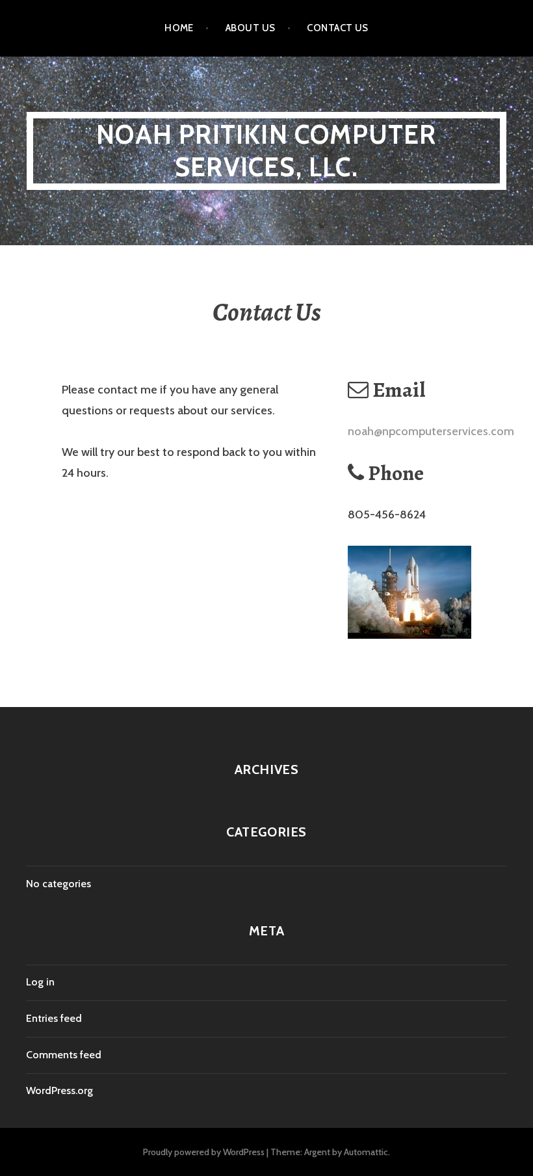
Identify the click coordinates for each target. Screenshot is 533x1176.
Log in (40, 982)
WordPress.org (59, 1090)
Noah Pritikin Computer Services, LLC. (266, 150)
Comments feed (63, 1055)
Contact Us (338, 28)
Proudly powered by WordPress (204, 1152)
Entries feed (54, 1018)
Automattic (366, 1152)
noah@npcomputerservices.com (431, 431)
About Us (251, 28)
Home (179, 28)
